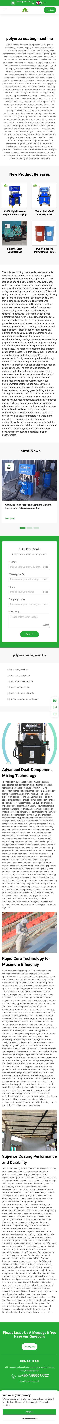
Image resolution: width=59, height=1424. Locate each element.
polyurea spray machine (17, 670)
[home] (25, 9)
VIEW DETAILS (14, 195)
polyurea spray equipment (18, 675)
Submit (29, 634)
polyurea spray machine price (20, 681)
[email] (54, 707)
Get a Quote (49, 10)
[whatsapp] (54, 700)
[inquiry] (54, 714)
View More (9, 518)
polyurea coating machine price (21, 693)
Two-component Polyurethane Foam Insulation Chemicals (44, 250)
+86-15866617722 (34, 1375)
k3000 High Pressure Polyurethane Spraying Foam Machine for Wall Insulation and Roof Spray (15, 213)
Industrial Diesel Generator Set (14, 250)
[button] (22, 528)
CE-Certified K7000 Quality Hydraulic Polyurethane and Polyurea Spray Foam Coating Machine (44, 213)
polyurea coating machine (18, 687)
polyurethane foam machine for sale (23, 699)
